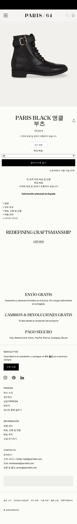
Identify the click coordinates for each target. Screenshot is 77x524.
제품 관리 (9, 214)
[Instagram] (5, 377)
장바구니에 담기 (39, 162)
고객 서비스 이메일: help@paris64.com (23, 459)
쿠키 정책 (34, 500)
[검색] (68, 15)
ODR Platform (67, 500)
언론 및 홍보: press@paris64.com (20, 467)
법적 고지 (7, 500)
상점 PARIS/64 (11, 401)
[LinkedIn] (22, 377)
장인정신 (8, 397)
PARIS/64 (15, 510)
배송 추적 (8, 434)
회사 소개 (8, 392)
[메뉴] (6, 15)
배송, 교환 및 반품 (13, 210)
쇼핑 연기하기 (10, 438)
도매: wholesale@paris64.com (19, 463)
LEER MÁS (38, 241)
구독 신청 (11, 367)
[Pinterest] (14, 377)
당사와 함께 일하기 (13, 410)
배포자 (7, 405)
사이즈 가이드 (11, 218)
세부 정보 (9, 207)
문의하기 (8, 454)
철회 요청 (55, 500)
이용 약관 (45, 500)
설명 (6, 203)
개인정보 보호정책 (21, 500)
